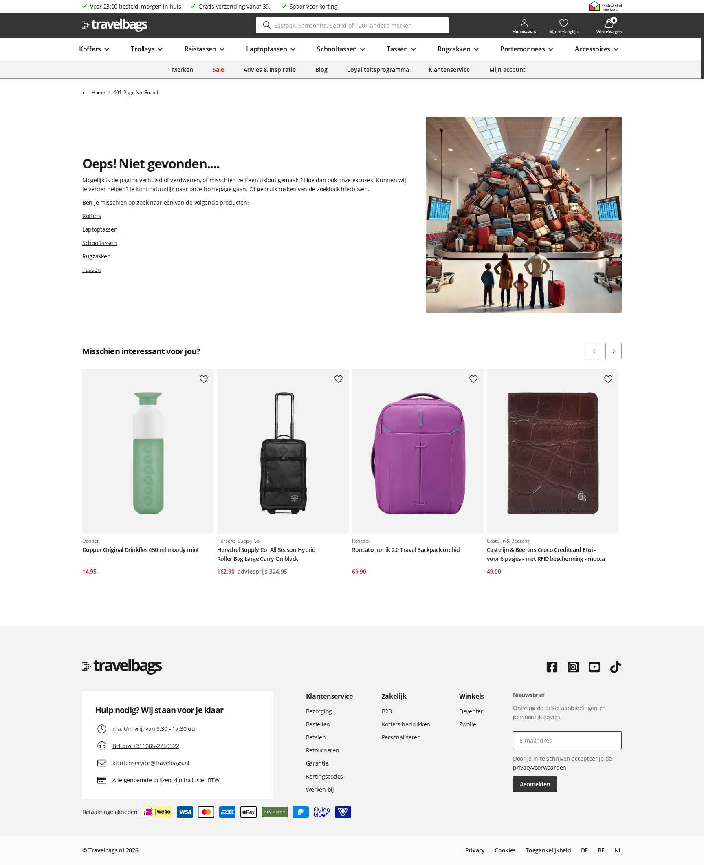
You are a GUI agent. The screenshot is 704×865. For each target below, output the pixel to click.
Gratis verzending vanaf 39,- (235, 6)
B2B (387, 711)
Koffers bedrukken (406, 724)
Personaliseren (401, 737)
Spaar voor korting (314, 6)
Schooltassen (99, 243)
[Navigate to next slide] (613, 351)
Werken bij (320, 789)
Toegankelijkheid (548, 850)
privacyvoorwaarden (539, 767)
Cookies (505, 850)
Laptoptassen (100, 229)
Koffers (91, 216)
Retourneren (322, 750)
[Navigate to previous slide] (594, 351)
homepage (218, 189)
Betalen (316, 737)
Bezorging (319, 711)
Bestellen (318, 724)
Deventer (471, 711)
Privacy (475, 850)
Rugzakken (96, 256)
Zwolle (467, 724)
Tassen (91, 270)
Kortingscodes (324, 776)
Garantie (317, 763)
